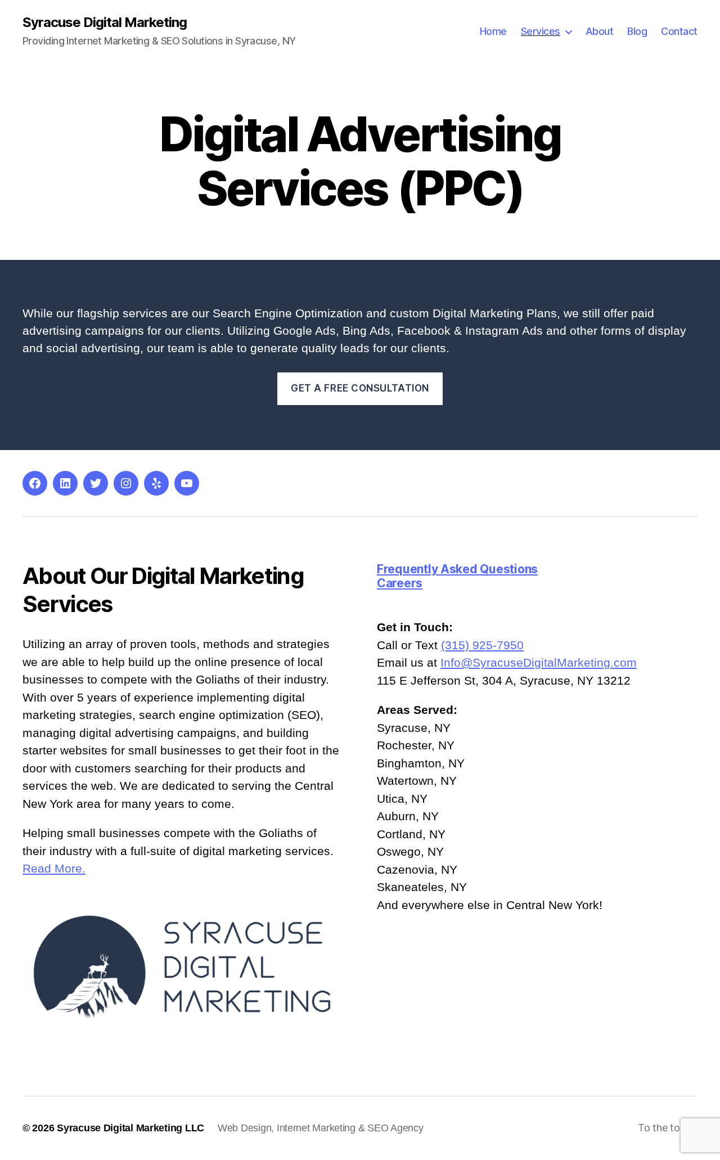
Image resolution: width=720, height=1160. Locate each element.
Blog (637, 31)
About (600, 31)
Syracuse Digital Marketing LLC (130, 1128)
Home (493, 31)
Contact (679, 31)
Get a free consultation (360, 388)
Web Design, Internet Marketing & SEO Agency (320, 1128)
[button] (537, 569)
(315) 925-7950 (482, 645)
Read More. (54, 868)
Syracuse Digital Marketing (104, 22)
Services (540, 31)
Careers (399, 583)
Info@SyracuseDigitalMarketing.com (538, 662)
